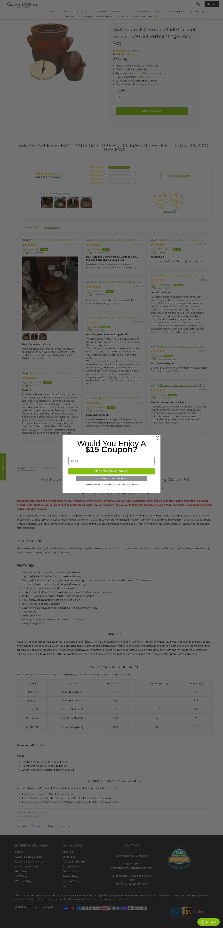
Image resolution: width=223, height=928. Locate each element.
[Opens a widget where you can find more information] (208, 922)
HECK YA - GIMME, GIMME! (111, 471)
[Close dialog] (157, 437)
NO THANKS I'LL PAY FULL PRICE (111, 478)
